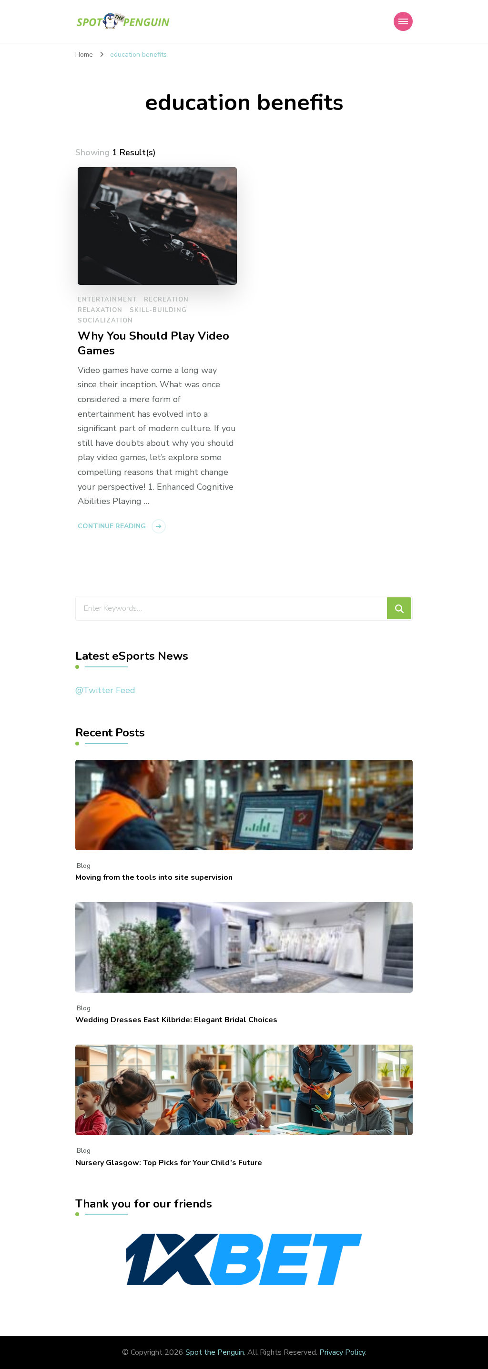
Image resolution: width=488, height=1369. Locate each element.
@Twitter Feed (105, 690)
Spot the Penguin (214, 1352)
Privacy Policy (342, 1352)
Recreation (166, 299)
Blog (84, 865)
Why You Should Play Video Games (153, 343)
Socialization (105, 320)
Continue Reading (112, 526)
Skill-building (158, 310)
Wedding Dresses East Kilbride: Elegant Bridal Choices (176, 1020)
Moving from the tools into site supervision (154, 877)
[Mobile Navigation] (403, 21)
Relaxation (100, 310)
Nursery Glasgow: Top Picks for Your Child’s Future (168, 1163)
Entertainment (107, 299)
